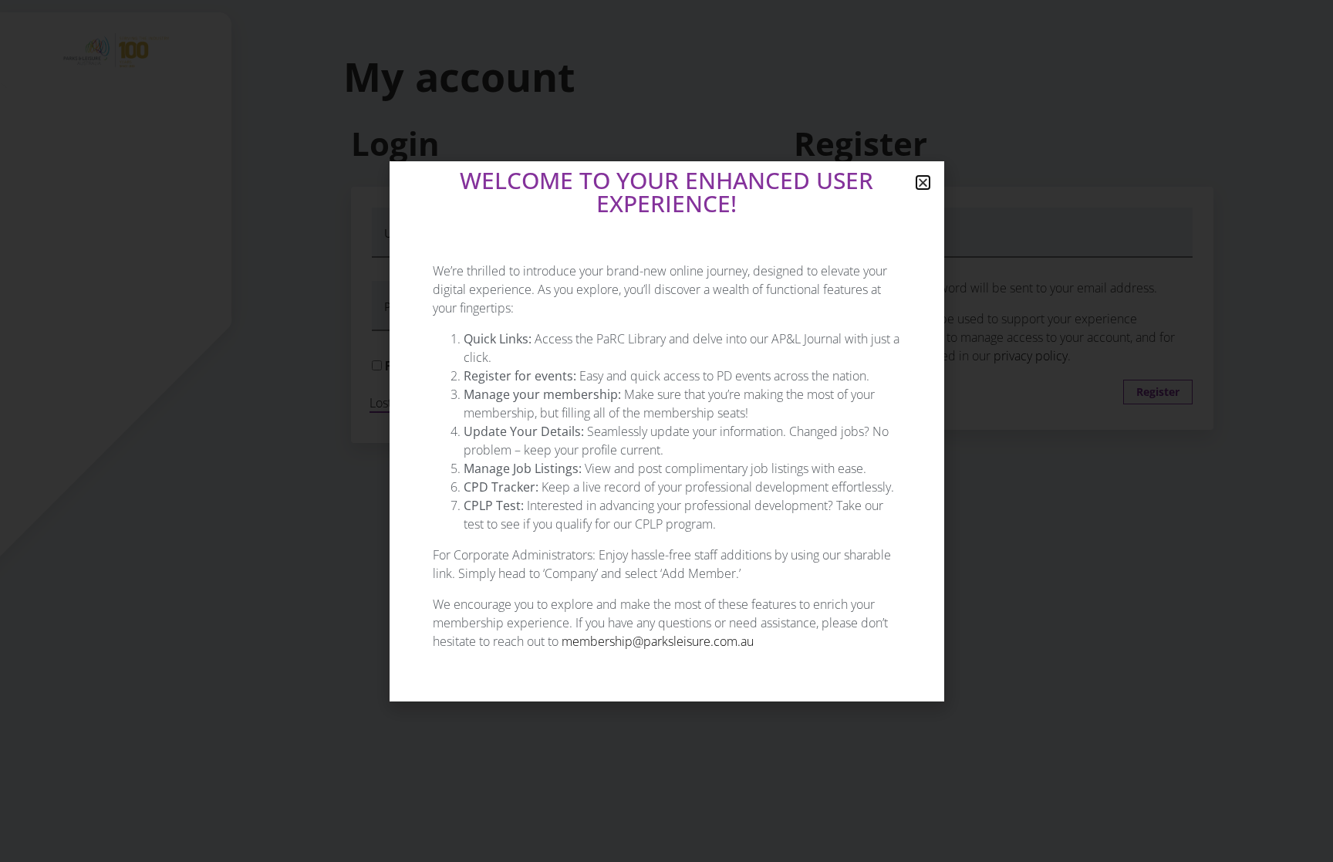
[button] (923, 182)
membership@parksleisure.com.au (658, 641)
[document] (666, 431)
